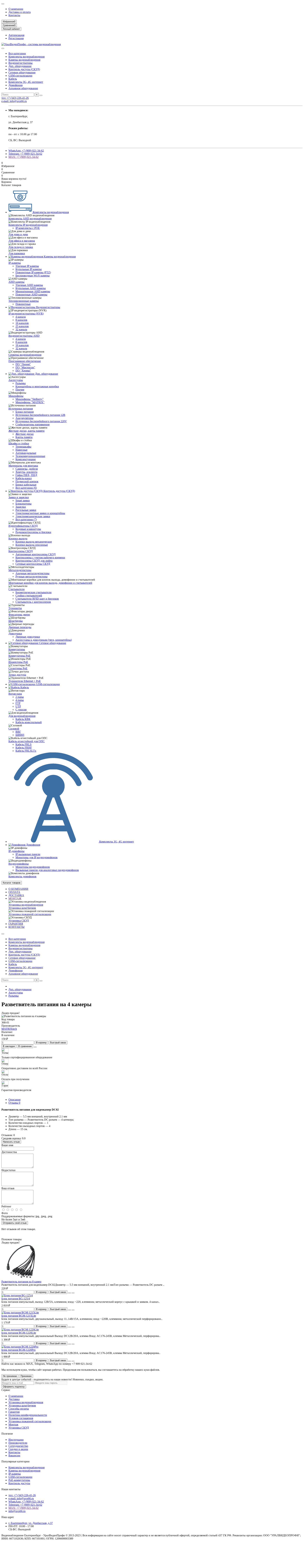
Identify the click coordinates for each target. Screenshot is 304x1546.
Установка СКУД (18, 920)
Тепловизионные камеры (23, 300)
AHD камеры (16, 281)
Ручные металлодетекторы (31, 576)
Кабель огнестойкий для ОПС (26, 741)
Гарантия (14, 1411)
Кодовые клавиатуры (28, 528)
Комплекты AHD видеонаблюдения (30, 218)
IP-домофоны (16, 851)
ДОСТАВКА (16, 895)
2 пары (19, 696)
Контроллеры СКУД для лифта (33, 560)
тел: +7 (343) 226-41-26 (15, 97)
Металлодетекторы (19, 570)
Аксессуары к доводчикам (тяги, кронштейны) (43, 639)
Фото (4, 1213)
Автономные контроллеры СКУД (35, 554)
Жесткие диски (24, 433)
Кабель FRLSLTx (25, 750)
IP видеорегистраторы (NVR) (26, 313)
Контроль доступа (19, 1483)
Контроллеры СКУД (20, 551)
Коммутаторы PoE (19, 655)
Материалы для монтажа (23, 465)
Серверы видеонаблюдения (24, 354)
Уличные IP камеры (27, 266)
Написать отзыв (11, 1141)
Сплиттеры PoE (17, 668)
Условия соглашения (20, 1418)
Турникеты (15, 608)
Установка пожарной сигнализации (29, 914)
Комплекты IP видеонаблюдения (28, 224)
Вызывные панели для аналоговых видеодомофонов (47, 870)
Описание (14, 1099)
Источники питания (20, 408)
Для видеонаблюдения (21, 715)
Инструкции (16, 1439)
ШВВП (19, 734)
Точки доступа (17, 674)
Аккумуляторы (24, 418)
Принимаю (26, 1376)
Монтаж (13, 1424)
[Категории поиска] (2, 48)
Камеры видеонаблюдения (24, 59)
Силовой (13, 728)
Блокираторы (23, 503)
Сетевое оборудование (22, 72)
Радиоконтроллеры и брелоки (33, 532)
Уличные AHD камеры (29, 285)
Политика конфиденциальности (27, 1414)
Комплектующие (25, 459)
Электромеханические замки (32, 516)
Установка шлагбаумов (22, 907)
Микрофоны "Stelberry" (29, 399)
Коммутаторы (16, 649)
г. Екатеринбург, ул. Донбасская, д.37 (30, 1523)
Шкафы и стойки (18, 443)
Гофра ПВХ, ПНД (26, 475)
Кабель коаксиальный (28, 722)
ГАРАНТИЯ (15, 923)
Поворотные (23, 304)
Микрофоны (15, 395)
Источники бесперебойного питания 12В (40, 414)
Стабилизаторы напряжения (32, 424)
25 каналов (22, 326)
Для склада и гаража (20, 247)
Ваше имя (7, 1145)
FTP (17, 703)
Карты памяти (24, 437)
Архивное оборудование (23, 88)
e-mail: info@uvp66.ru (14, 101)
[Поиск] (41, 95)
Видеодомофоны (18, 863)
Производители (17, 1442)
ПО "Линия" (23, 364)
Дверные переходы (19, 627)
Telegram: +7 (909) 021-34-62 (25, 153)
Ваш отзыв (7, 1188)
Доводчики (15, 633)
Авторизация (16, 35)
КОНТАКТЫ (16, 926)
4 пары (19, 700)
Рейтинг (6, 1206)
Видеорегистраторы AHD (24, 335)
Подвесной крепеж (26, 481)
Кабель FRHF (23, 747)
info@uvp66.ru (17, 1511)
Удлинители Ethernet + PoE (24, 681)
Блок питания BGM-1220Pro (18, 1349)
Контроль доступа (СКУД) (24, 69)
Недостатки (8, 1170)
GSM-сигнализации (20, 75)
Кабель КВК (22, 719)
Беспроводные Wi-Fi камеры (32, 275)
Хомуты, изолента (26, 471)
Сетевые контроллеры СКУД (32, 563)
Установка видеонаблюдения (25, 904)
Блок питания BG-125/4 (15, 1298)
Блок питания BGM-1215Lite (18, 1315)
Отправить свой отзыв (15, 1223)
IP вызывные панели (27, 854)
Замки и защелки (18, 497)
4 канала (20, 316)
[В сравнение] (73, 1292)
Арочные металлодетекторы (32, 573)
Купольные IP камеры (28, 269)
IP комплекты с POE (27, 228)
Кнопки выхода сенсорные (31, 544)
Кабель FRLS (23, 744)
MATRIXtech (9, 1028)
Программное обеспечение (24, 361)
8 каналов (21, 319)
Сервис (5, 1389)
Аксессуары (15, 380)
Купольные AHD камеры (30, 288)
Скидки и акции (18, 1449)
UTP (18, 706)
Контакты (14, 15)
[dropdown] (2, 3)
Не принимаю (10, 1376)
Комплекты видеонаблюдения (26, 56)
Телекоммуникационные (30, 456)
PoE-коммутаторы (19, 1480)
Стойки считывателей (28, 595)
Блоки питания (24, 411)
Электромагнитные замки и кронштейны (40, 513)
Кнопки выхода (17, 538)
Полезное (7, 1433)
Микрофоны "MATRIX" (30, 402)
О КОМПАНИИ (18, 888)
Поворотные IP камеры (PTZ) (33, 272)
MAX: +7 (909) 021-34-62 (23, 156)
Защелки (20, 506)
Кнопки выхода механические (33, 541)
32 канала (21, 329)
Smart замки (22, 500)
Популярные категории (15, 1461)
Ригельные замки (25, 509)
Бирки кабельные (25, 484)
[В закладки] (69, 1292)
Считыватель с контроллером (33, 601)
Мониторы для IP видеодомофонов (36, 857)
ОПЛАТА (14, 892)
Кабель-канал (23, 478)
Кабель (12, 78)
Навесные (21, 449)
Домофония (15, 85)
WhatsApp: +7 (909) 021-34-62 (26, 150)
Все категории (17, 53)
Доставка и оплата (19, 12)
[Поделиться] (35, 1047)
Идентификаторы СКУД (23, 525)
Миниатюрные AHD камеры (32, 291)
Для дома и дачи (18, 234)
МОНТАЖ (14, 898)
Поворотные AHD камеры (31, 294)
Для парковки (16, 253)
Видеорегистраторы (20, 62)
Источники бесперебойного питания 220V (41, 421)
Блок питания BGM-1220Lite (18, 1332)
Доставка (14, 1399)
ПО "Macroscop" (25, 367)
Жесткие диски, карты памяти (26, 430)
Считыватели (16, 589)
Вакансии (14, 1455)
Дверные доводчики (27, 636)
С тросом (21, 709)
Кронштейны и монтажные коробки (37, 386)
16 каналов (22, 323)
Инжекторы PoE (18, 662)
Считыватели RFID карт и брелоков (37, 598)
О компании (15, 8)
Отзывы (14, 1102)
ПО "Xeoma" (23, 370)
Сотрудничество (18, 1445)
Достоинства (9, 1152)
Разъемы (20, 383)
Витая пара (15, 693)
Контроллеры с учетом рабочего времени (40, 557)
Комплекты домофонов (22, 876)
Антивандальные (25, 452)
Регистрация (16, 38)
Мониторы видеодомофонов (32, 866)
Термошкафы (23, 446)
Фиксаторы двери (19, 614)
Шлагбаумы (15, 620)
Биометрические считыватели (33, 592)
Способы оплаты (18, 1408)
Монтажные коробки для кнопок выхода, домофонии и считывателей (50, 582)
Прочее (19, 389)
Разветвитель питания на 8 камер (21, 1281)
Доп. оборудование (19, 66)
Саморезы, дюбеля (26, 468)
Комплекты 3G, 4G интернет (25, 81)
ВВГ (18, 731)
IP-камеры (14, 262)
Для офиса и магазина (21, 240)
